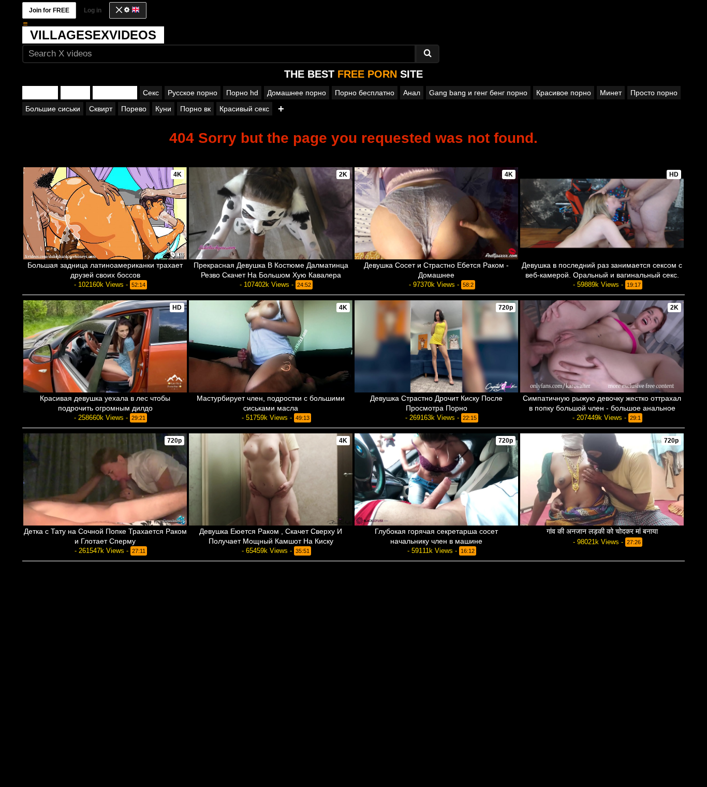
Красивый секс (244, 109)
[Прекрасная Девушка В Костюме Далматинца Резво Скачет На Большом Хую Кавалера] (270, 213)
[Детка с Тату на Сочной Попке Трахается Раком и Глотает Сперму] (105, 479)
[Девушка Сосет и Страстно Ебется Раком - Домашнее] (436, 213)
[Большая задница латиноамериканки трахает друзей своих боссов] (105, 213)
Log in (92, 10)
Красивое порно (563, 93)
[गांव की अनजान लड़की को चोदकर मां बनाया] (602, 479)
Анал (411, 93)
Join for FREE (49, 10)
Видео (75, 93)
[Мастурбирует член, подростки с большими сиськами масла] (270, 346)
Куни (163, 109)
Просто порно (653, 93)
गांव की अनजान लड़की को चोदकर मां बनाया (602, 531)
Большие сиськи (52, 109)
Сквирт (100, 109)
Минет (611, 93)
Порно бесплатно (364, 93)
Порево (133, 109)
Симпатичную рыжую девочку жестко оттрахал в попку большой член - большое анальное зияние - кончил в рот (602, 408)
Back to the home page (353, 155)
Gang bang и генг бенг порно (478, 93)
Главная (40, 93)
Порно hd (242, 93)
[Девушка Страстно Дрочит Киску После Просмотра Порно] (436, 346)
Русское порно (192, 93)
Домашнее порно (296, 93)
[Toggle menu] (25, 24)
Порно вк (195, 109)
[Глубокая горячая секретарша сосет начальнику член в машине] (436, 479)
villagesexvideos (93, 35)
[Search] (427, 54)
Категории (115, 93)
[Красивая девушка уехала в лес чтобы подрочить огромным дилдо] (105, 346)
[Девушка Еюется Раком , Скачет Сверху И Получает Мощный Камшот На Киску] (270, 479)
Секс (151, 93)
